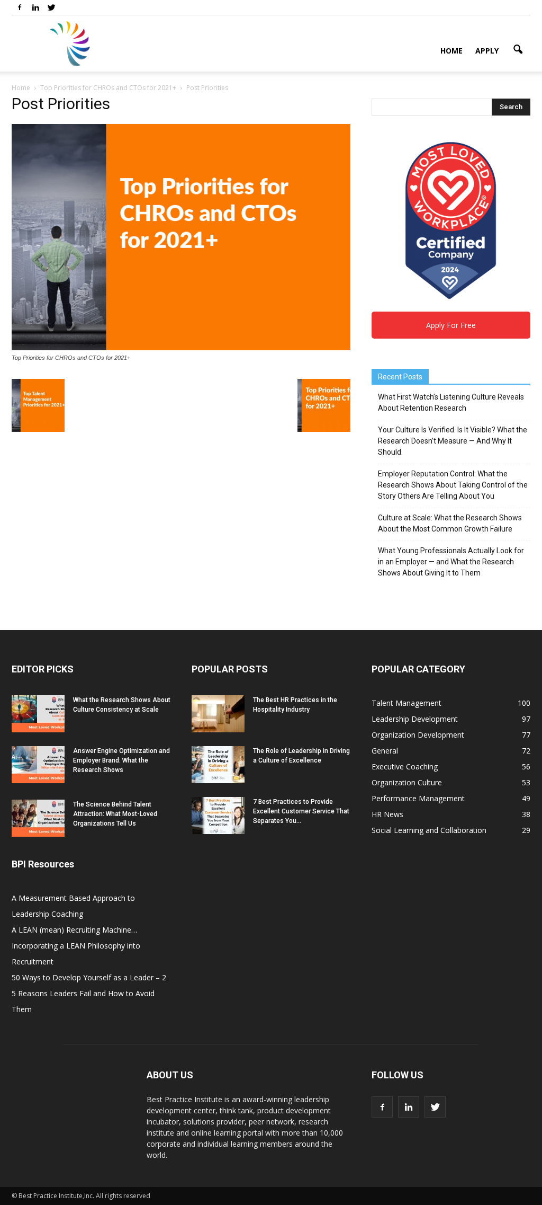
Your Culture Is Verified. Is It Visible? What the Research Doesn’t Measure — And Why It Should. (452, 441)
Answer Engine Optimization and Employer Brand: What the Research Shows (121, 760)
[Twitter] (51, 7)
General (385, 751)
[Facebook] (20, 7)
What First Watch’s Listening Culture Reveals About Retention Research (451, 402)
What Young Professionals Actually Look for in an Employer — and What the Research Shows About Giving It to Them (451, 561)
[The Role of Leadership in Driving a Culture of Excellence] (218, 764)
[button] (517, 50)
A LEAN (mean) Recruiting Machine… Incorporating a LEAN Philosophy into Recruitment (76, 946)
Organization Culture (407, 782)
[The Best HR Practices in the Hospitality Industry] (218, 713)
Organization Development (418, 735)
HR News (387, 814)
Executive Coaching (405, 766)
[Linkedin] (35, 7)
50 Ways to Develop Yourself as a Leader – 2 (89, 977)
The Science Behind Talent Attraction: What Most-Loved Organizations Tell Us (115, 814)
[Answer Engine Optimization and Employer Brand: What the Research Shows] (38, 764)
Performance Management (418, 798)
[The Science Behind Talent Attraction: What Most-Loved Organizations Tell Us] (38, 818)
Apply (487, 51)
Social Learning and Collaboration (429, 830)
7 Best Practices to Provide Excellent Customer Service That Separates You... (301, 811)
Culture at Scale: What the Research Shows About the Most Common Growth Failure (450, 523)
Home (451, 51)
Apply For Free (451, 325)
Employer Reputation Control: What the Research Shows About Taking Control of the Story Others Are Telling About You (453, 484)
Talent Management (406, 703)
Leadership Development (415, 719)
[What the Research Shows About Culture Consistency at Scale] (38, 713)
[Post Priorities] (181, 347)
